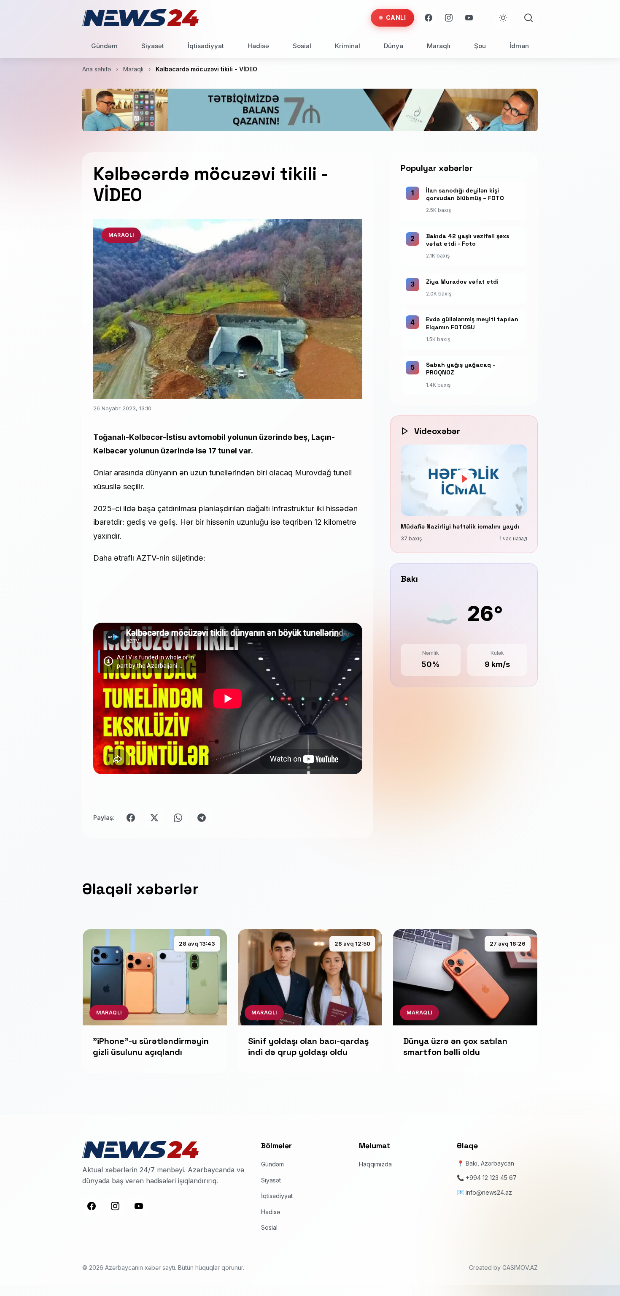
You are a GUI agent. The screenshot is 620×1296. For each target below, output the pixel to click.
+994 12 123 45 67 (491, 1177)
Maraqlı (438, 46)
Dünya (393, 46)
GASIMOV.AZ (520, 1267)
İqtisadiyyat (206, 46)
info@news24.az (489, 1192)
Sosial (302, 46)
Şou (480, 46)
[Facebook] (428, 17)
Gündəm (104, 46)
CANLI (396, 17)
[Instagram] (448, 17)
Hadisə (258, 46)
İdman (519, 46)
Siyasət (152, 46)
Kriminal (347, 46)
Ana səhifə (96, 69)
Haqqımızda (375, 1164)
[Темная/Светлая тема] (503, 17)
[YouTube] (469, 17)
